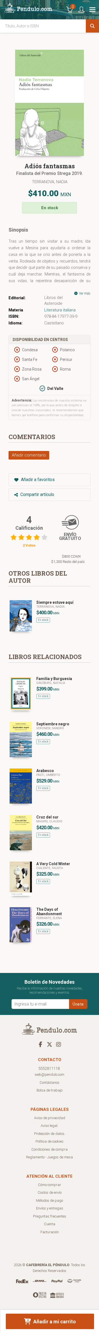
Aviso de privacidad (49, 1118)
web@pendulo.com (49, 1074)
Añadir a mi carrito (54, 1321)
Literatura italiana (60, 310)
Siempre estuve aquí (54, 602)
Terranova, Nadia (49, 181)
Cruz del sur (47, 817)
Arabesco (45, 770)
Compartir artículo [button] (36, 494)
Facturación (49, 1232)
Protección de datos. (49, 1134)
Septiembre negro (52, 724)
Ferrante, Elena (49, 918)
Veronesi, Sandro (50, 728)
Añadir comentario (29, 455)
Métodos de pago (49, 1200)
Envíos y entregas (49, 1208)
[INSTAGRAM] (58, 1044)
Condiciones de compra (49, 1149)
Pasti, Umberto (48, 775)
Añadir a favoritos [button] (37, 479)
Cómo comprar (49, 1185)
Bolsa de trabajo (49, 1090)
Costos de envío (50, 1192)
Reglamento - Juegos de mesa (49, 1157)
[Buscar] (92, 26)
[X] (49, 1044)
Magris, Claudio (49, 821)
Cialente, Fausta (49, 868)
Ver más (84, 293)
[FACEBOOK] (40, 1044)
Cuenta (49, 1224)
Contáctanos (49, 1082)
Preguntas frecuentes (49, 1216)
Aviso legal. (49, 1126)
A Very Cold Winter (53, 864)
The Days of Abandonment (49, 911)
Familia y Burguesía (54, 678)
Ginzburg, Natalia (50, 683)
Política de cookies (49, 1141)
